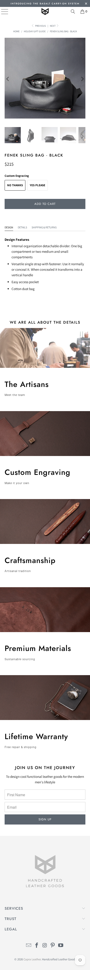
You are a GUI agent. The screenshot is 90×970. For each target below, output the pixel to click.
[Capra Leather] (45, 11)
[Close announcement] (86, 4)
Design (9, 227)
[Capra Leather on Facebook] (36, 945)
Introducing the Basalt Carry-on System (45, 3)
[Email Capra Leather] (28, 945)
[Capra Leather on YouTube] (60, 945)
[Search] (73, 11)
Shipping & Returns (44, 227)
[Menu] (1, 11)
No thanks (15, 185)
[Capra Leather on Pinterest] (52, 945)
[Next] (82, 79)
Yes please (37, 185)
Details (22, 227)
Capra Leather (32, 959)
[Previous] (8, 79)
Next (53, 25)
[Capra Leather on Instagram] (44, 945)
